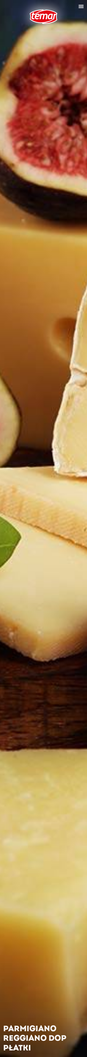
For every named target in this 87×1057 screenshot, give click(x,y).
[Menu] (81, 6)
